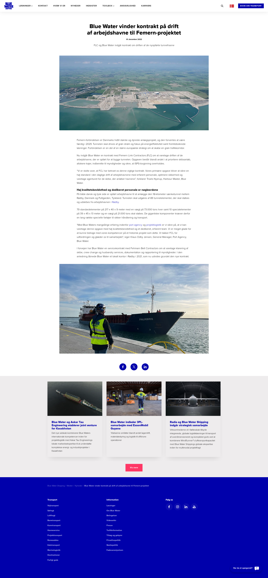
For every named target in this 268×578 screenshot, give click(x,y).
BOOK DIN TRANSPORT (251, 5)
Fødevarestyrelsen (115, 550)
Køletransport (53, 545)
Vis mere (134, 467)
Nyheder (75, 5)
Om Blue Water (113, 510)
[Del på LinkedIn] (145, 366)
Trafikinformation (114, 530)
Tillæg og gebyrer (114, 535)
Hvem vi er (59, 5)
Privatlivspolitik (113, 540)
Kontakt (43, 5)
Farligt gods (52, 560)
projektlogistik (153, 224)
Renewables (52, 540)
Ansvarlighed (128, 5)
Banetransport (53, 520)
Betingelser (112, 515)
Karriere (146, 5)
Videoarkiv (111, 520)
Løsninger (111, 505)
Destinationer (53, 555)
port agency (135, 224)
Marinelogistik (53, 550)
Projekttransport (54, 535)
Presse (110, 525)
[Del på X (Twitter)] (134, 366)
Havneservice (53, 530)
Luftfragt (51, 515)
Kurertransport (54, 525)
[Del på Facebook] (122, 366)
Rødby (115, 202)
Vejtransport (53, 505)
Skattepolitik (112, 545)
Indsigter (91, 5)
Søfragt (50, 510)
